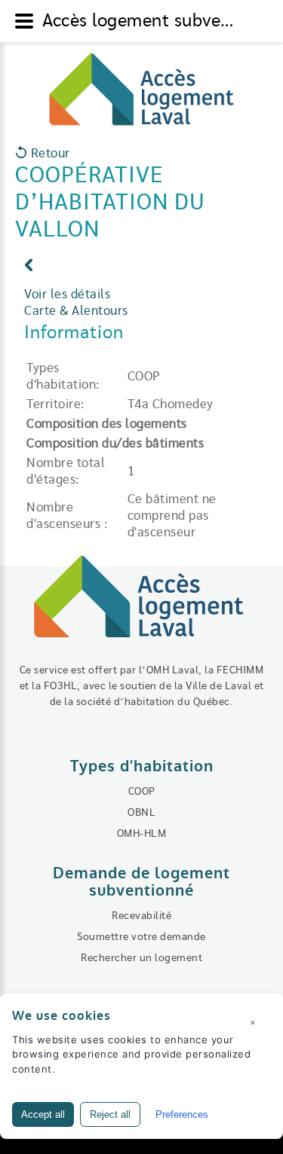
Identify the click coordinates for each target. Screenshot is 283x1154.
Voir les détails (67, 294)
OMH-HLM (142, 834)
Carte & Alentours (76, 311)
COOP (141, 791)
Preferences (181, 1114)
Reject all (110, 1114)
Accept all (43, 1114)
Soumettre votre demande (141, 937)
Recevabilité (141, 916)
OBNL (141, 812)
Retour (48, 154)
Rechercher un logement (141, 958)
